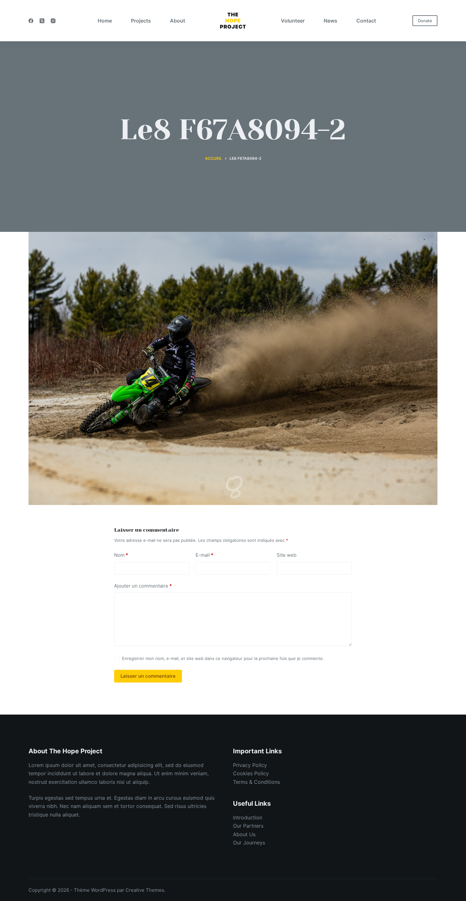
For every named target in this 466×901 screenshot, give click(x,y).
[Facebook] (31, 20)
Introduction (247, 817)
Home (105, 20)
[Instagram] (53, 20)
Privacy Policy (250, 765)
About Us (244, 834)
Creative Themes (145, 890)
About (177, 20)
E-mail (204, 555)
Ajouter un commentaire (143, 586)
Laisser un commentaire (148, 676)
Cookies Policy (251, 773)
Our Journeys (249, 842)
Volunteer (293, 20)
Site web (286, 555)
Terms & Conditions (256, 782)
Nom (121, 555)
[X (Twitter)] (42, 20)
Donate (425, 20)
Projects (141, 20)
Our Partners (248, 826)
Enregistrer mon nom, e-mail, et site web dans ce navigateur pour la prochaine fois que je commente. (223, 658)
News (330, 20)
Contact (366, 20)
